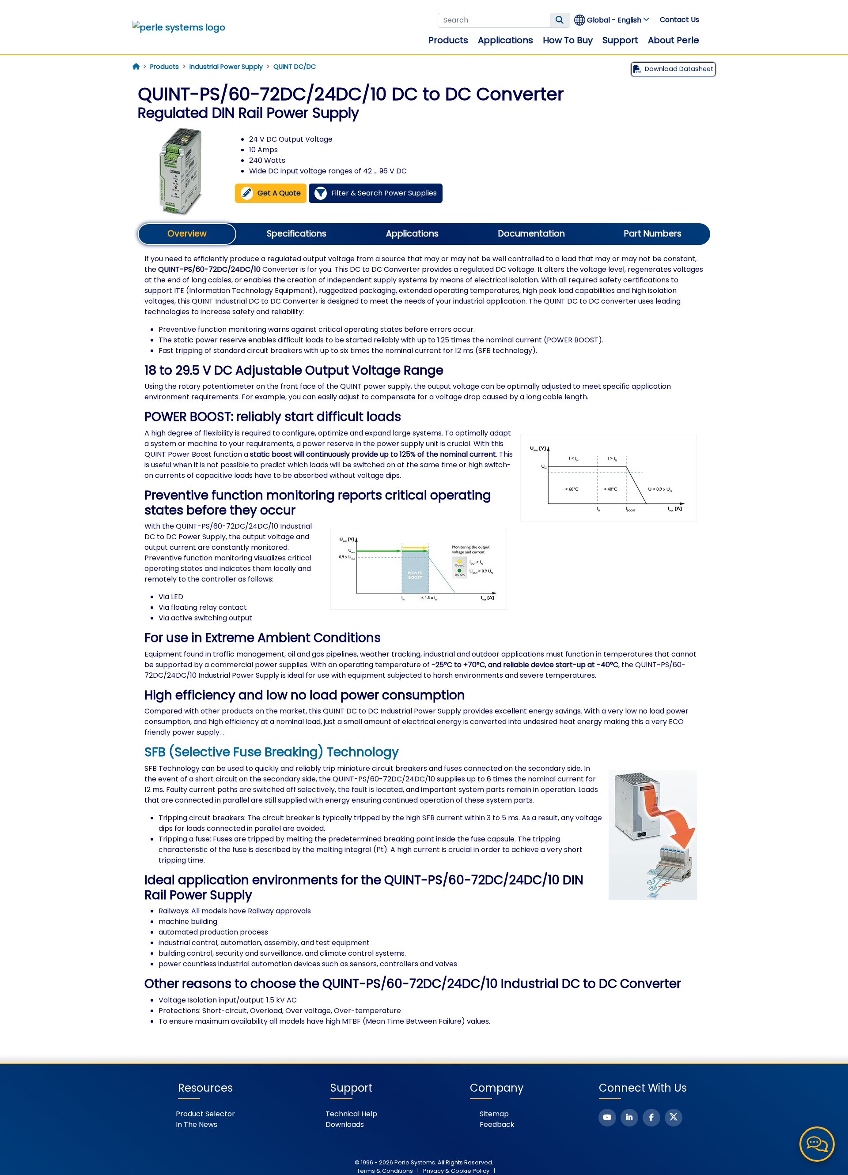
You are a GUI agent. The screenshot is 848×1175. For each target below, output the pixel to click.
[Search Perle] (560, 20)
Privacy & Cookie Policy (456, 1171)
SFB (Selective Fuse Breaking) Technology (271, 752)
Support (620, 40)
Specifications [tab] (296, 234)
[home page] (136, 66)
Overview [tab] (187, 234)
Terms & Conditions (385, 1171)
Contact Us (679, 20)
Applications (505, 40)
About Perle (673, 40)
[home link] (178, 27)
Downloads (345, 1124)
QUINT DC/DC (294, 66)
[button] (612, 20)
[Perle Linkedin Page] (629, 1117)
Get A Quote (279, 193)
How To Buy (568, 40)
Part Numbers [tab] (652, 234)
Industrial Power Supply (226, 66)
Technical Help (351, 1114)
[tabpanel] (424, 640)
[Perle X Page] (673, 1117)
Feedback (497, 1124)
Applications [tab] (412, 234)
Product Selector (205, 1114)
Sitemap (494, 1114)
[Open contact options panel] (817, 1144)
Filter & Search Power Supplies (384, 193)
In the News (196, 1124)
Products (448, 40)
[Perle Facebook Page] (651, 1117)
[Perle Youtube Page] (607, 1117)
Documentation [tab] (531, 234)
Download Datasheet (679, 68)
